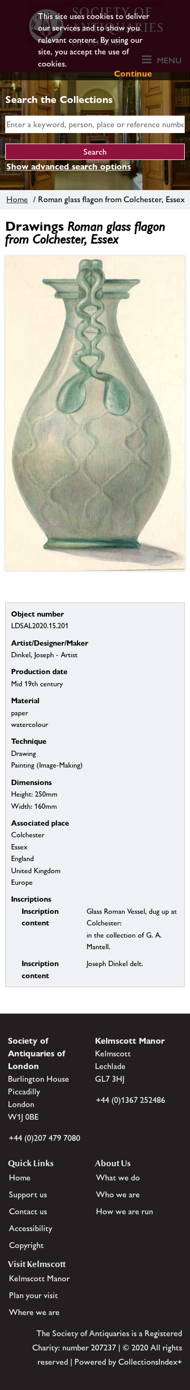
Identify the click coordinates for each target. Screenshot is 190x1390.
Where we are (34, 1312)
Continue (133, 74)
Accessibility (30, 1228)
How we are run (124, 1211)
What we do (118, 1177)
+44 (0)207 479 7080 (44, 1138)
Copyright (26, 1245)
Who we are (118, 1194)
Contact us (28, 1211)
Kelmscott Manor (39, 1278)
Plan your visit (33, 1295)
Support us (28, 1194)
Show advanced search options (68, 167)
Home (17, 199)
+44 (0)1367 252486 (130, 1100)
